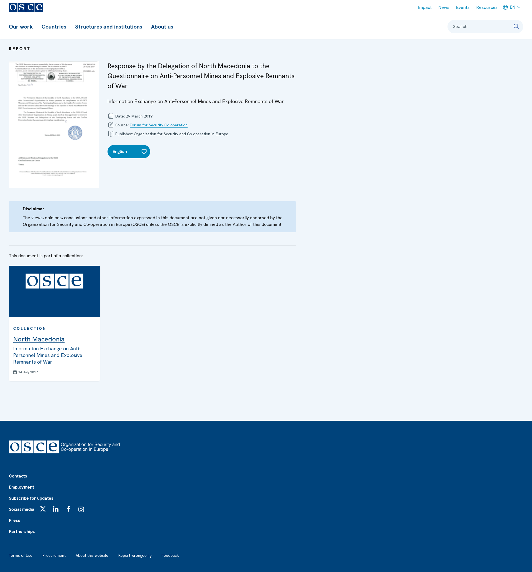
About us (162, 26)
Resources (487, 7)
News (443, 7)
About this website (92, 555)
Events (463, 7)
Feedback (170, 555)
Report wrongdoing (135, 555)
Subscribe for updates (31, 498)
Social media (21, 509)
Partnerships (22, 531)
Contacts (18, 476)
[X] (43, 509)
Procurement (54, 555)
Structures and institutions (108, 26)
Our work (21, 26)
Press (14, 520)
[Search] (516, 26)
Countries (54, 26)
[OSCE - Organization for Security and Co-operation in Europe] (26, 7)
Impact (425, 7)
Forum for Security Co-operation (159, 124)
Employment (21, 487)
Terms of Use (20, 555)
